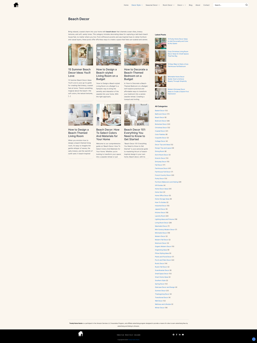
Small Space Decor (161, 274)
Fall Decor (158, 165)
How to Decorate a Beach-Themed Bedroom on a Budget (136, 74)
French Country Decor (163, 175)
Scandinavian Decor (162, 270)
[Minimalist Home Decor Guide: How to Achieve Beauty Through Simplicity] (160, 81)
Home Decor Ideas (161, 189)
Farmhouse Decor (161, 168)
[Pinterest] (173, 334)
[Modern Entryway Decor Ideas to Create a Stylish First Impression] (160, 94)
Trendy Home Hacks (133, 339)
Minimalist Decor (161, 233)
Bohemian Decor (161, 124)
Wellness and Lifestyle (163, 304)
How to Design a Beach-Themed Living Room (78, 133)
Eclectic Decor (160, 158)
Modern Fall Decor (161, 240)
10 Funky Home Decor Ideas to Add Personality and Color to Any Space (178, 41)
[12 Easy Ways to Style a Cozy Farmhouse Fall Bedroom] (160, 68)
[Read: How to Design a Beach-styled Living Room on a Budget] (108, 54)
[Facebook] (176, 334)
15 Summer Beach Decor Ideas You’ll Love (79, 72)
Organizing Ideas (161, 250)
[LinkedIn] (180, 334)
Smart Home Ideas (161, 277)
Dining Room (159, 151)
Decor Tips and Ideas (162, 145)
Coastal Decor (160, 131)
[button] (142, 5)
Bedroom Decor (160, 121)
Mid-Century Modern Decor (165, 229)
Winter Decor (159, 308)
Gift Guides (159, 185)
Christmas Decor (161, 128)
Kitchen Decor (160, 212)
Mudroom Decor (161, 243)
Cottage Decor (160, 141)
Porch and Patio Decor (163, 260)
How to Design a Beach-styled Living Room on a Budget (107, 74)
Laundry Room (160, 216)
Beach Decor (159, 117)
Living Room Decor (161, 223)
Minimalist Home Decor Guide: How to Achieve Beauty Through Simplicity (177, 79)
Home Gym (159, 192)
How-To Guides (160, 202)
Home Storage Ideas (162, 199)
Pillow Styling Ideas (162, 253)
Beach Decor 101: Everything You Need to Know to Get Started (135, 134)
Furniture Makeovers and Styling (166, 182)
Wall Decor (159, 301)
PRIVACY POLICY (129, 335)
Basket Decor (160, 111)
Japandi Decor (160, 209)
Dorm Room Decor (161, 155)
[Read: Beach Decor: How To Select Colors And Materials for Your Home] (108, 115)
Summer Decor (160, 291)
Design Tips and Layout (163, 148)
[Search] (246, 5)
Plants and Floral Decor (163, 257)
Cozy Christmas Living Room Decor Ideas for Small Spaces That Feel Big (178, 54)
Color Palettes (160, 134)
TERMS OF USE (120, 335)
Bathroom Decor (161, 114)
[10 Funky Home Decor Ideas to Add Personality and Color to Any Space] (160, 43)
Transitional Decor (161, 297)
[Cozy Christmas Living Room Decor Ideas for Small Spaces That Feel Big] (160, 56)
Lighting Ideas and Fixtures (164, 219)
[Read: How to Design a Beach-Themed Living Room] (80, 115)
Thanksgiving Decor (162, 294)
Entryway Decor (160, 162)
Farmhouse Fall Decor (163, 172)
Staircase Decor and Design (165, 287)
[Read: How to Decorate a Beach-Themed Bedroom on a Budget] (136, 54)
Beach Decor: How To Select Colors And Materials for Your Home (107, 134)
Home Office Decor (162, 195)
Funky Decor (159, 178)
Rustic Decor (159, 263)
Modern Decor (160, 236)
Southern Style (160, 280)
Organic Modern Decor (163, 246)
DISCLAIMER (137, 335)
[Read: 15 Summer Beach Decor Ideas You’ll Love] (80, 54)
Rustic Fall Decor (161, 267)
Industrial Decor (160, 206)
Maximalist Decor (161, 226)
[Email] (183, 334)
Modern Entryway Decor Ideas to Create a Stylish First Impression (178, 91)
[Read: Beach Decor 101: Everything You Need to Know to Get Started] (136, 115)
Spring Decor (159, 284)
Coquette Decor (160, 138)
